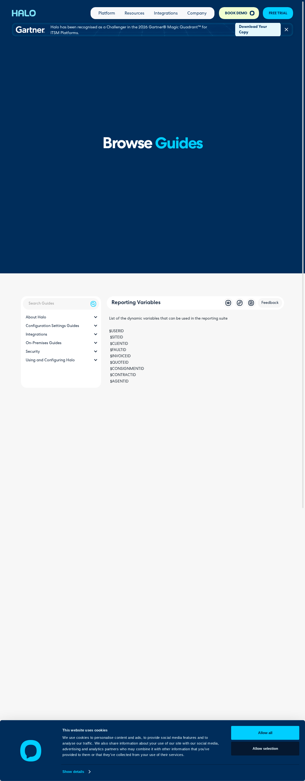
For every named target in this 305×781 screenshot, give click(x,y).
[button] (61, 317)
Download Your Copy (253, 29)
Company (197, 13)
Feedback (270, 303)
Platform (106, 13)
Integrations (166, 13)
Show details (73, 772)
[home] (24, 13)
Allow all (265, 733)
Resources (134, 13)
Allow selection (265, 748)
